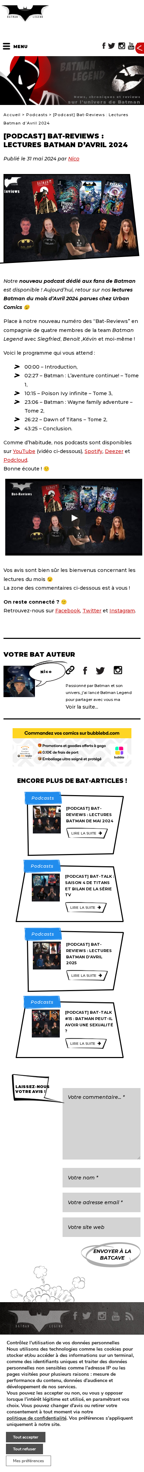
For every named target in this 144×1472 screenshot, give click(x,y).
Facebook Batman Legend (104, 46)
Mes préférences (28, 1461)
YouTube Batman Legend (131, 46)
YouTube (24, 451)
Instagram (122, 610)
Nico (73, 159)
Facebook (67, 610)
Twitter (91, 610)
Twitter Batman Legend (112, 46)
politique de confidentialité (36, 1418)
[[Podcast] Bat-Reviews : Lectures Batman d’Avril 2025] (47, 955)
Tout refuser (24, 1449)
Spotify (93, 451)
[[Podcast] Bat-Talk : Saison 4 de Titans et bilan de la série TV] (46, 887)
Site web (70, 670)
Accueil (12, 114)
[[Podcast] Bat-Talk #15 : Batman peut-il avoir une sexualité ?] (46, 1023)
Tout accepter (25, 1437)
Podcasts (37, 114)
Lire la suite (83, 833)
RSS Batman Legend (129, 1315)
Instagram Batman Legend (121, 46)
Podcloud (15, 460)
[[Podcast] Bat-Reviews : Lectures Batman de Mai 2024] (47, 819)
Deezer (114, 451)
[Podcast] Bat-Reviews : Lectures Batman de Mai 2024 (89, 814)
